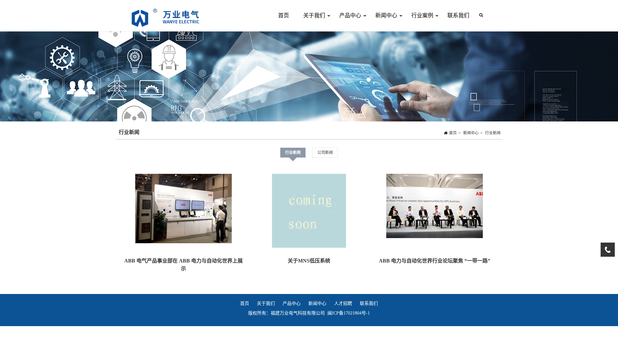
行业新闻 (493, 133)
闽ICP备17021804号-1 (348, 313)
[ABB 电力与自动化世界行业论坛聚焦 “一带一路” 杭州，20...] (434, 207)
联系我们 (458, 16)
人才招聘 (343, 303)
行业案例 (418, 22)
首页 (283, 16)
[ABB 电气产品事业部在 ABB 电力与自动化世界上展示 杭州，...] (183, 210)
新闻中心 (382, 22)
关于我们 (310, 22)
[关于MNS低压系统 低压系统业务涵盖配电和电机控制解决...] (309, 212)
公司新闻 (325, 152)
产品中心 (346, 22)
